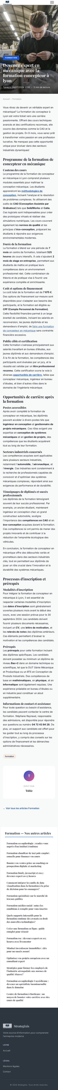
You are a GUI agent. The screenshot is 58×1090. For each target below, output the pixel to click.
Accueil (6, 99)
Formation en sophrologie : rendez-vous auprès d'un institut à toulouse (27, 845)
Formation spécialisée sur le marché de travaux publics (27, 897)
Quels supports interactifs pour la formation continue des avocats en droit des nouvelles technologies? (27, 918)
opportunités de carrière (27, 374)
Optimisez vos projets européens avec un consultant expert (28, 960)
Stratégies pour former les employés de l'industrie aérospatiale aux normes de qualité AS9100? (27, 971)
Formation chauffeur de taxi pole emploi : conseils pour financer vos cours (28, 855)
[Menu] (52, 2)
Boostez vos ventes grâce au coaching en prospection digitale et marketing (27, 865)
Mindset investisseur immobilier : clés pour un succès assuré (27, 950)
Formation (11, 58)
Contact (7, 1071)
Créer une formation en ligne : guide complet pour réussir (26, 930)
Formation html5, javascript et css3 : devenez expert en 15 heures (25, 874)
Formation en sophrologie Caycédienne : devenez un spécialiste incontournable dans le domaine (28, 984)
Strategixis (21, 1026)
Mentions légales (11, 1066)
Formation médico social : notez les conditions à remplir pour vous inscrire (27, 907)
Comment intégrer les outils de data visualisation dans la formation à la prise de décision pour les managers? (28, 886)
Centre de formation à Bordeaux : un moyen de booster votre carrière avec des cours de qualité (28, 997)
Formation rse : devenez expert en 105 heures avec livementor (26, 940)
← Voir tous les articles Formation (21, 808)
